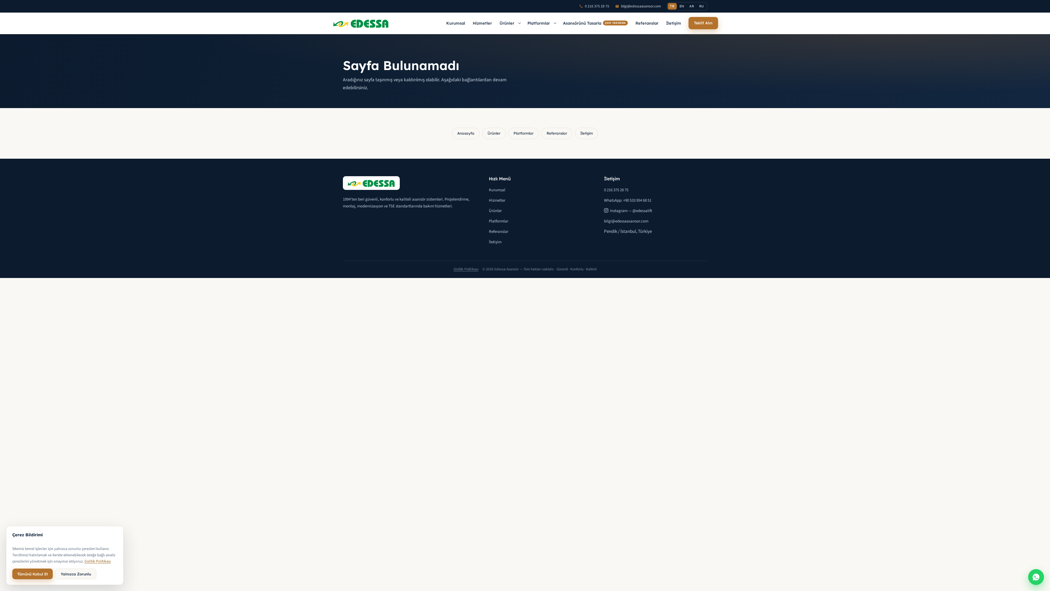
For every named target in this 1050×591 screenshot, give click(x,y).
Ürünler (507, 23)
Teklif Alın (703, 23)
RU (701, 6)
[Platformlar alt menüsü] (555, 23)
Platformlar (538, 23)
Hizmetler (482, 23)
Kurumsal (455, 23)
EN (681, 6)
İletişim (673, 23)
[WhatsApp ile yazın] (1036, 577)
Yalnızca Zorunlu (76, 574)
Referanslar (646, 23)
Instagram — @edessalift (631, 211)
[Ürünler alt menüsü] (519, 23)
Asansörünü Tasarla (594, 23)
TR (672, 6)
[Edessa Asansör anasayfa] (361, 23)
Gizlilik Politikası (466, 269)
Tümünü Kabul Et (32, 574)
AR (691, 6)
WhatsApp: (627, 200)
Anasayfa (465, 133)
